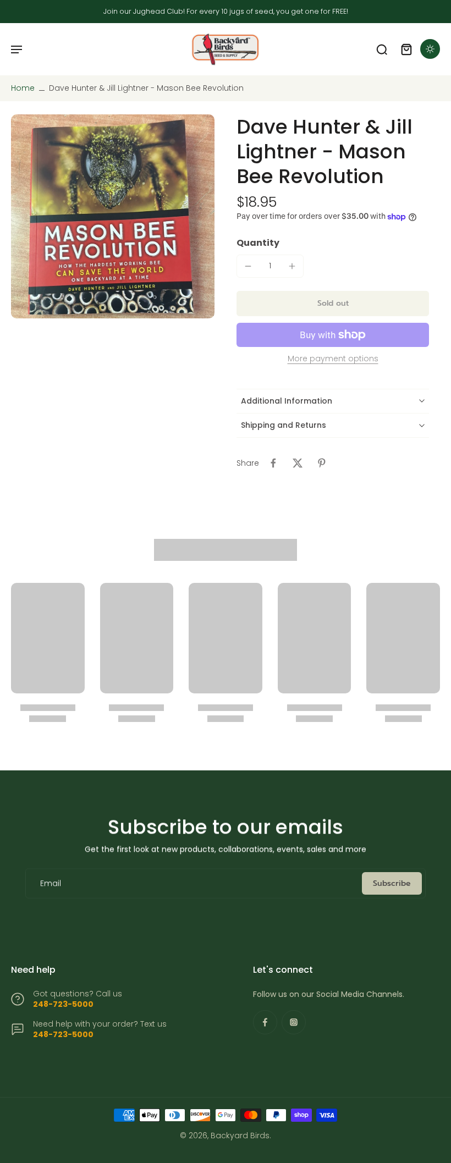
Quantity (258, 242)
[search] (382, 49)
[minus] (248, 266)
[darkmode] (430, 49)
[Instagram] (294, 1022)
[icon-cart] (406, 49)
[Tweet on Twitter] (297, 463)
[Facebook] (265, 1022)
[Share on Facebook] (273, 463)
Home (23, 87)
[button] (333, 303)
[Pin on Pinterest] (322, 463)
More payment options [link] (333, 359)
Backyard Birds (240, 1135)
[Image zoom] (113, 216)
